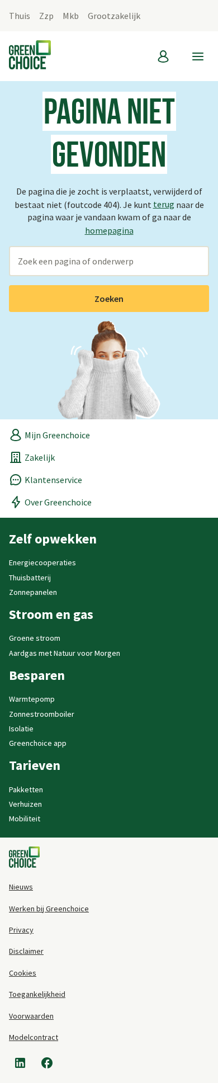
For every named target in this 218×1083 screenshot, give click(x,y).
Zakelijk (40, 457)
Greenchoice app (38, 743)
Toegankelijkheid (37, 994)
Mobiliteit (24, 819)
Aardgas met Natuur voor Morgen (64, 653)
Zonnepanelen (33, 592)
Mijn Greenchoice (57, 435)
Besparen (37, 675)
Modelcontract (33, 1037)
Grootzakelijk (114, 15)
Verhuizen (25, 804)
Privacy (21, 930)
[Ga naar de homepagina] (24, 858)
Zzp (46, 15)
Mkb (71, 15)
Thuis (19, 15)
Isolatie (21, 728)
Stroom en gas (51, 614)
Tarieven (34, 765)
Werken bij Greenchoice (49, 909)
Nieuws (21, 887)
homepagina (109, 230)
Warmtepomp (32, 699)
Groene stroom (34, 638)
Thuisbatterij (30, 578)
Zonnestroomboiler (41, 714)
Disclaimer (26, 951)
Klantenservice (53, 479)
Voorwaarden (31, 1016)
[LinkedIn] (20, 1063)
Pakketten (26, 789)
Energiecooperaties (42, 562)
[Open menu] (198, 56)
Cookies (22, 973)
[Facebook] (47, 1063)
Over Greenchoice (58, 502)
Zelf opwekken (53, 539)
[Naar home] (30, 56)
